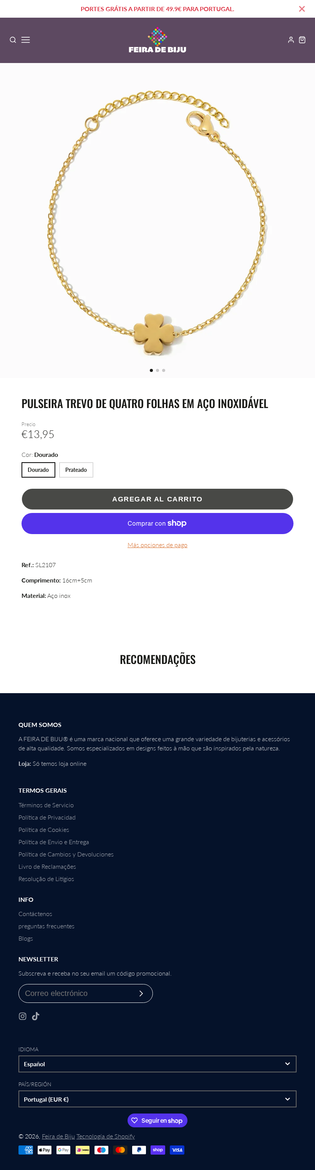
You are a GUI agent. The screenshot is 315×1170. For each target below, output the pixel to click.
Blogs (25, 938)
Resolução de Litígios (46, 878)
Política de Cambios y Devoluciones (66, 854)
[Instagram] (22, 1016)
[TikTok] (36, 1016)
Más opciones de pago (157, 544)
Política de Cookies (43, 829)
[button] (151, 370)
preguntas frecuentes (46, 925)
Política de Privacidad (47, 817)
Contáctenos (35, 913)
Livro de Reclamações (47, 866)
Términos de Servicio (46, 804)
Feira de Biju (58, 1136)
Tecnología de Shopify (105, 1136)
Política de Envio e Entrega (53, 841)
